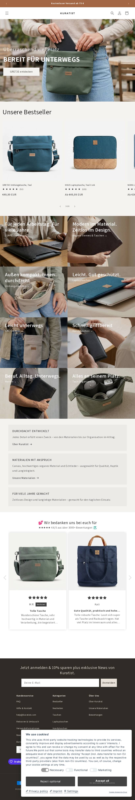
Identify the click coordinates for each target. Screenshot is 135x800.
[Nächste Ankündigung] (128, 3)
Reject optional (50, 781)
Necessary (57, 770)
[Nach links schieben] (60, 206)
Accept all (102, 781)
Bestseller (58, 701)
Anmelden (108, 682)
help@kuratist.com (26, 714)
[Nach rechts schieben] (74, 206)
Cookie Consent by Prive (118, 792)
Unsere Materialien (23, 478)
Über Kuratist (20, 444)
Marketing (105, 770)
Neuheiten (58, 708)
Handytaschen (60, 728)
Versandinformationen (28, 728)
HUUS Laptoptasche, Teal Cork (80, 185)
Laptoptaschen (60, 721)
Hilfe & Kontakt (24, 708)
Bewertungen (96, 714)
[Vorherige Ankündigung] (6, 3)
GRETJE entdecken (21, 71)
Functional (81, 770)
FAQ (18, 701)
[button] (7, 13)
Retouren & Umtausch (27, 721)
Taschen (57, 714)
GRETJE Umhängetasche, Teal (17, 185)
